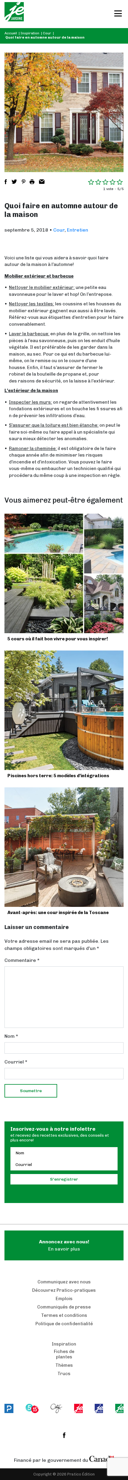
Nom (11, 1036)
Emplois (64, 1298)
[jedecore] (99, 1408)
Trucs (64, 1373)
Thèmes (64, 1365)
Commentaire (22, 960)
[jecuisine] (78, 1408)
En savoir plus (64, 1245)
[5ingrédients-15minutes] (32, 1408)
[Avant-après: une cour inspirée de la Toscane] (64, 847)
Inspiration (30, 33)
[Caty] (56, 1408)
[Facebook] (64, 1435)
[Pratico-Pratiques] (8, 1408)
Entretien (77, 230)
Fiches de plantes (64, 1354)
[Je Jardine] (14, 14)
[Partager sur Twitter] (14, 181)
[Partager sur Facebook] (5, 181)
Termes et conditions (64, 1315)
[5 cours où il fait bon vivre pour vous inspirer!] (64, 573)
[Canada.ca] (101, 1458)
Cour (47, 33)
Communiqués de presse (64, 1307)
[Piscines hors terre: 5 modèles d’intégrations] (64, 710)
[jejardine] (119, 1408)
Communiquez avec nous (64, 1282)
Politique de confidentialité (64, 1323)
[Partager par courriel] (42, 181)
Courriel (15, 1062)
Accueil (10, 33)
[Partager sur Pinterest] (23, 181)
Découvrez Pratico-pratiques (64, 1290)
